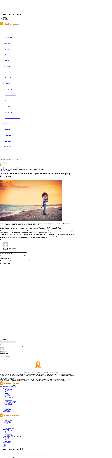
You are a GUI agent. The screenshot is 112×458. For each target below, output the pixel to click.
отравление (24, 252)
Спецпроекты (6, 123)
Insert (13, 457)
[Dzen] (21, 14)
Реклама (5, 18)
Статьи (4, 72)
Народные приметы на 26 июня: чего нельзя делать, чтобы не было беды (15, 260)
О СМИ (4, 17)
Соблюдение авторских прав (51, 372)
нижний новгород (8, 252)
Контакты (5, 19)
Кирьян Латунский (7, 248)
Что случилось (8, 43)
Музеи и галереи (9, 112)
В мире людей (8, 37)
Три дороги (7, 141)
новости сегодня (17, 252)
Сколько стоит (8, 135)
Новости (5, 32)
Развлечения (6, 83)
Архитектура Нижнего (10, 95)
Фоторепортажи (7, 146)
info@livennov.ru (11, 378)
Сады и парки (8, 106)
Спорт (6, 54)
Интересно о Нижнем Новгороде (13, 118)
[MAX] (22, 14)
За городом (8, 49)
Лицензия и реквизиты (23, 372)
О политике (8, 66)
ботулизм (2, 252)
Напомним (3, 227)
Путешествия (8, 89)
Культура (7, 60)
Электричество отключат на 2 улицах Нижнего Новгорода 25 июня (14, 255)
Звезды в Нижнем (9, 77)
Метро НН (7, 129)
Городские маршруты (10, 100)
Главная (2, 169)
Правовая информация (36, 372)
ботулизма (19, 234)
